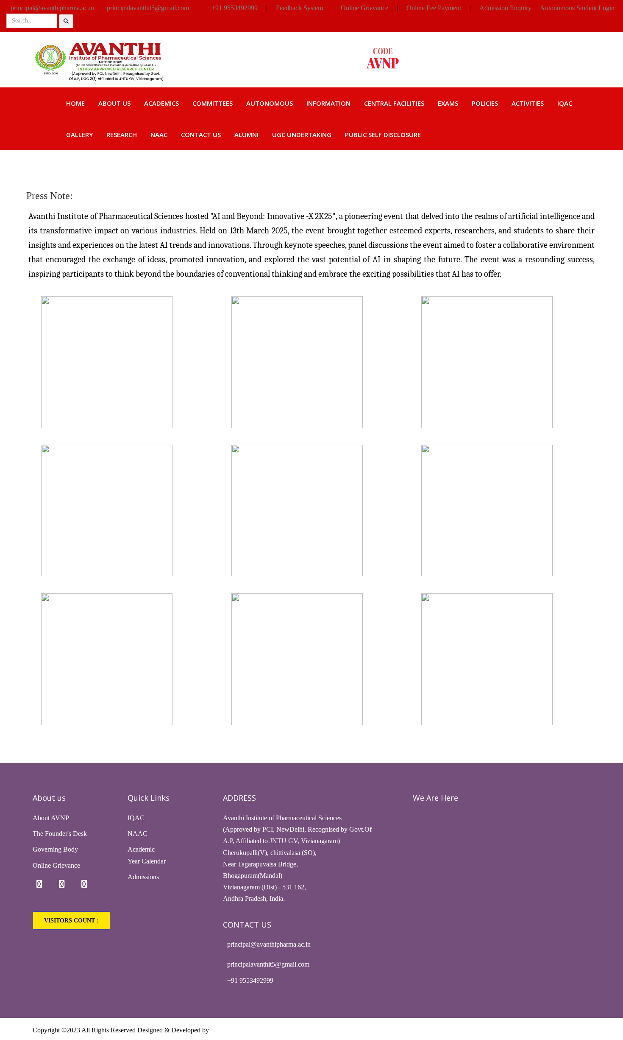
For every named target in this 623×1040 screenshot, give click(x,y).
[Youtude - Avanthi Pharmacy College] (84, 884)
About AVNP (51, 817)
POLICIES (485, 103)
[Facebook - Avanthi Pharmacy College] (39, 884)
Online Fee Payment (433, 7)
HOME (75, 103)
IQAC (564, 103)
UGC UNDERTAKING (301, 134)
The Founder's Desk (60, 833)
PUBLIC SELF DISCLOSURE (383, 134)
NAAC (158, 134)
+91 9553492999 (234, 7)
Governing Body (55, 849)
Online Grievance (364, 7)
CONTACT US (201, 134)
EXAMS (448, 103)
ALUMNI (246, 134)
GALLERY (79, 134)
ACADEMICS (161, 103)
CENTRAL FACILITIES (394, 103)
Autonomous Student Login (577, 7)
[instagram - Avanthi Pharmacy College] (62, 884)
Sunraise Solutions (235, 1030)
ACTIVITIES (528, 103)
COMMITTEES (212, 103)
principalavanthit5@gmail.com (148, 7)
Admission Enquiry (505, 7)
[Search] (66, 21)
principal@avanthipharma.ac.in (52, 7)
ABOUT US (114, 103)
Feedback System (299, 7)
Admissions (143, 876)
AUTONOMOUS (269, 103)
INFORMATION (328, 103)
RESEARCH (121, 134)
